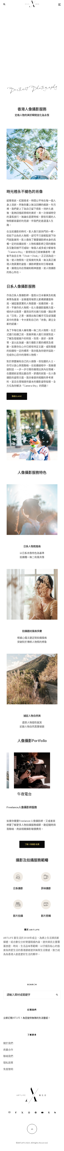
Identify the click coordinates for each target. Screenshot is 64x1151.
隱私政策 (8, 1062)
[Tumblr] (49, 1112)
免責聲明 (8, 1069)
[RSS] (55, 1112)
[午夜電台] (32, 770)
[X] (22, 1112)
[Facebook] (16, 1112)
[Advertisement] (32, 42)
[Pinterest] (35, 1112)
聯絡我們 (8, 1056)
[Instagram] (29, 1112)
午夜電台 (24, 794)
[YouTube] (42, 1112)
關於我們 (8, 1043)
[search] (57, 995)
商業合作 (8, 1049)
